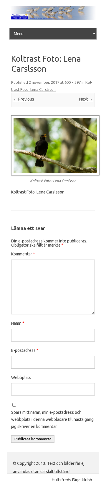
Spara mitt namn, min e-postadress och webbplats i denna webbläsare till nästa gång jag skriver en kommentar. (52, 419)
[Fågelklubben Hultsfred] (53, 19)
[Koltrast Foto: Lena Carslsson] (53, 145)
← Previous (23, 99)
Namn (17, 323)
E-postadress (25, 350)
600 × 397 (72, 82)
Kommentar (23, 254)
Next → (86, 99)
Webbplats (21, 377)
